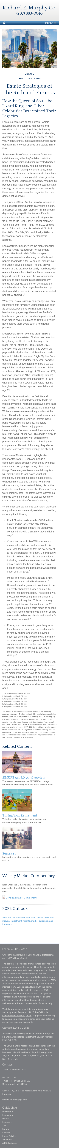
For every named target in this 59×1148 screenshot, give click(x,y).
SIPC (14, 1040)
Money (5, 1129)
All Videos (7, 1139)
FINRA (5, 1040)
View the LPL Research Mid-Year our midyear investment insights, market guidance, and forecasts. (28, 920)
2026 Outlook (15, 908)
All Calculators (9, 1143)
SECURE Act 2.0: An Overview (23, 777)
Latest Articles (9, 1136)
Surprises (9, 853)
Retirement (7, 1111)
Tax (4, 1125)
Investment (7, 1115)
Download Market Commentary (21, 897)
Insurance (7, 1122)
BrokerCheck (20, 958)
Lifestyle (6, 1132)
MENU (49, 23)
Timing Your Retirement (19, 815)
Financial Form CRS (17, 949)
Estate (5, 1118)
